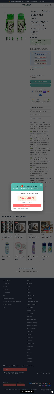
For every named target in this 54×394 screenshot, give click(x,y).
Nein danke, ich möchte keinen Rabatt (20, 208)
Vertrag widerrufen (27, 391)
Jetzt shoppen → (27, 205)
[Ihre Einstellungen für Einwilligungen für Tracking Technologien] (52, 392)
